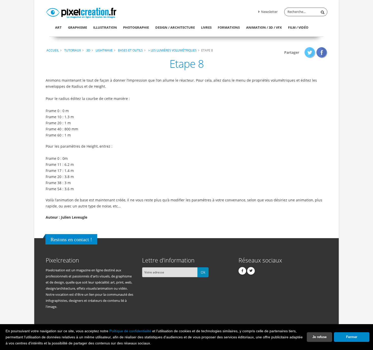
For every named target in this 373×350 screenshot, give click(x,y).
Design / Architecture (175, 27)
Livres (206, 27)
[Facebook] (242, 271)
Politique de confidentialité (130, 331)
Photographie (136, 27)
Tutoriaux (72, 50)
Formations (229, 27)
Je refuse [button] (319, 337)
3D (88, 50)
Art (58, 27)
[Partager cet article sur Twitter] (309, 52)
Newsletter (269, 12)
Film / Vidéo (298, 27)
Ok (203, 272)
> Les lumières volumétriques (172, 50)
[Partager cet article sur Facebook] (321, 52)
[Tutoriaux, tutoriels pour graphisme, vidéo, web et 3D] (81, 12)
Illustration (105, 27)
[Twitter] (251, 271)
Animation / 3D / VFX (264, 27)
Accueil (52, 50)
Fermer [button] (351, 337)
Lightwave (104, 50)
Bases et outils (130, 50)
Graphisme (77, 27)
